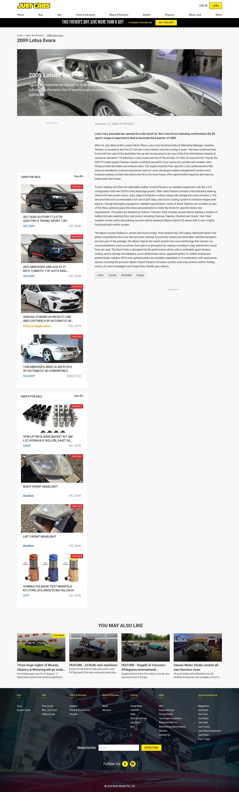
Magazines (203, 706)
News (105, 706)
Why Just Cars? (50, 710)
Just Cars (203, 714)
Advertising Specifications (172, 726)
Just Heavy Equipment (209, 730)
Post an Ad (47, 706)
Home (20, 14)
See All (78, 176)
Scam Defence (166, 710)
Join (216, 5)
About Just (195, 14)
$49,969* (29, 276)
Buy (41, 14)
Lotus (100, 275)
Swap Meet (136, 706)
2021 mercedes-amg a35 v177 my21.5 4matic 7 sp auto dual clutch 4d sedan (45, 270)
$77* (26, 595)
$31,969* (29, 226)
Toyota (112, 275)
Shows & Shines (139, 718)
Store (219, 14)
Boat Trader (204, 739)
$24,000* (29, 376)
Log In (203, 5)
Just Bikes (203, 718)
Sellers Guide (48, 714)
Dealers (74, 706)
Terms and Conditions (170, 718)
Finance (169, 14)
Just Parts (203, 735)
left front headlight (39, 536)
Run (133, 726)
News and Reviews (35, 35)
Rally (133, 714)
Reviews (106, 710)
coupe (140, 275)
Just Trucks (204, 726)
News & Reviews (119, 14)
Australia (126, 275)
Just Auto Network (207, 695)
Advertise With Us (168, 722)
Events (146, 14)
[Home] (33, 5)
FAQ (161, 706)
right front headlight (40, 486)
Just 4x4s (203, 722)
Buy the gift (166, 22)
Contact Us (164, 735)
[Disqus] (156, 382)
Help (161, 695)
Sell (59, 14)
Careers (163, 730)
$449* (27, 445)
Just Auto (203, 710)
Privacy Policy (166, 714)
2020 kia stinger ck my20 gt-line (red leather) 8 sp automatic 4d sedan (47, 320)
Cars (19, 706)
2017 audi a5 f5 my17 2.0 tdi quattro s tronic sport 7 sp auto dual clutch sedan (45, 220)
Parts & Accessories (80, 710)
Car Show (135, 722)
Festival (134, 710)
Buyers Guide (24, 710)
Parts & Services (85, 14)
